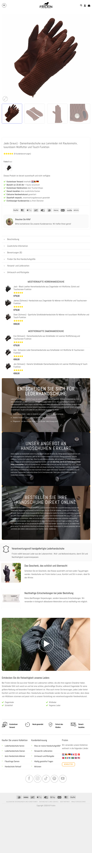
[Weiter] (85, 58)
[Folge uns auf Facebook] (29, 789)
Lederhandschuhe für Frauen (19, 415)
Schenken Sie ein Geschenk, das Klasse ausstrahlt (44, 581)
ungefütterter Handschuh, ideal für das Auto (29, 466)
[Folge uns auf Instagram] (37, 789)
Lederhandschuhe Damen (15, 761)
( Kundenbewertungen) (22, 153)
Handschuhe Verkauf (13, 776)
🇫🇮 (69, 768)
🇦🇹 (75, 764)
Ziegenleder (9, 712)
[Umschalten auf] (4, 250)
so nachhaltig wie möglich (76, 611)
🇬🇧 (75, 768)
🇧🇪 (66, 764)
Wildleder (52, 712)
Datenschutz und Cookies (48, 812)
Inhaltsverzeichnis (78, 812)
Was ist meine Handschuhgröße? (47, 756)
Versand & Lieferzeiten (43, 761)
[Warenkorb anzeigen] (89, 5)
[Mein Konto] (85, 5)
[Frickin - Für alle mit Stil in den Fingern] (46, 5)
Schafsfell (9, 715)
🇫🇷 (72, 764)
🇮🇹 (66, 768)
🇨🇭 (79, 764)
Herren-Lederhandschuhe (63, 415)
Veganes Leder (54, 715)
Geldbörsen (52, 539)
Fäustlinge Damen (12, 771)
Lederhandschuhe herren (14, 756)
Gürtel (46, 539)
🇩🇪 (69, 764)
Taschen (41, 539)
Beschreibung (13, 249)
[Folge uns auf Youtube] (63, 789)
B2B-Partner (64, 812)
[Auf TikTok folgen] (46, 789)
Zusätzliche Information (17, 256)
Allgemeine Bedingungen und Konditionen (21, 812)
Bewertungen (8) (14, 262)
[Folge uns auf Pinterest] (54, 789)
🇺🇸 (79, 768)
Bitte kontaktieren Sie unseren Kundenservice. (33, 234)
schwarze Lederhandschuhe (55, 417)
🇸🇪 (72, 768)
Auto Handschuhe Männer (15, 766)
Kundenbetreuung (39, 750)
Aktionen (37, 776)
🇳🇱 (63, 764)
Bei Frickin (6, 693)
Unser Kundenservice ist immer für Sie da (39, 531)
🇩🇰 (63, 768)
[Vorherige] (6, 58)
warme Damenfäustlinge (21, 480)
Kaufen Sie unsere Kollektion (15, 750)
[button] (4, 5)
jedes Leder (77, 700)
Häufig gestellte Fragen (43, 771)
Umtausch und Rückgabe (44, 766)
